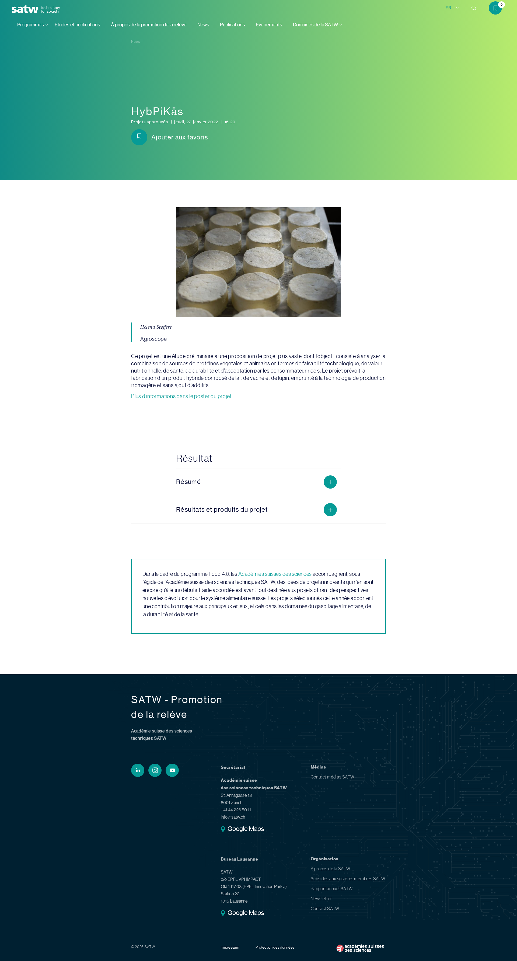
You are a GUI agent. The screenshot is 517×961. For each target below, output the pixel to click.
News (203, 24)
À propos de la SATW (330, 868)
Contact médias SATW (332, 777)
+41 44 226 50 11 (236, 809)
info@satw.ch (233, 817)
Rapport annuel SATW (332, 888)
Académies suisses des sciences (275, 574)
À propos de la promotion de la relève (149, 24)
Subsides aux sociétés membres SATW (348, 878)
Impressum (230, 947)
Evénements (269, 24)
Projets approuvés (150, 122)
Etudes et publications (77, 24)
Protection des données (275, 947)
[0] (497, 9)
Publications (232, 24)
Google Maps (246, 829)
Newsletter (321, 898)
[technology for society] (26, 9)
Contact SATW (325, 908)
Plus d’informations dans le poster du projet (181, 396)
